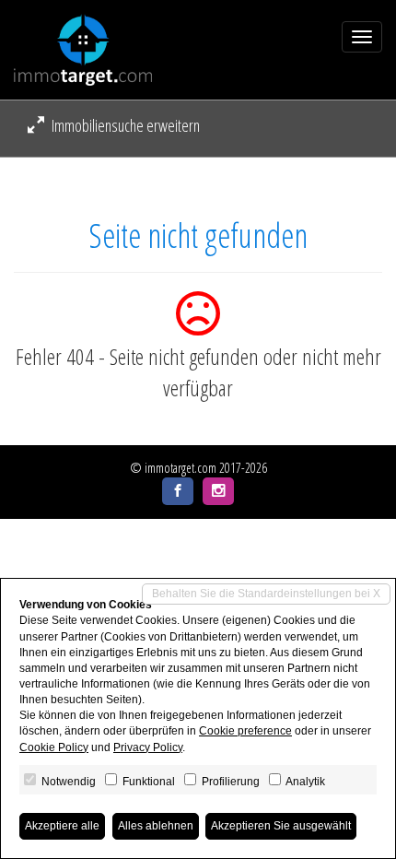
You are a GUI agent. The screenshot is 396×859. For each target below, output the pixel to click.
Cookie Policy (53, 747)
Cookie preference (245, 730)
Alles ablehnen (155, 825)
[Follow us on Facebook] (177, 491)
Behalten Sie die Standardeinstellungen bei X (266, 593)
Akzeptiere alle (62, 825)
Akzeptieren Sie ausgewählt (281, 825)
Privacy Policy (147, 747)
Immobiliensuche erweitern (124, 125)
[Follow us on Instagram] (218, 491)
